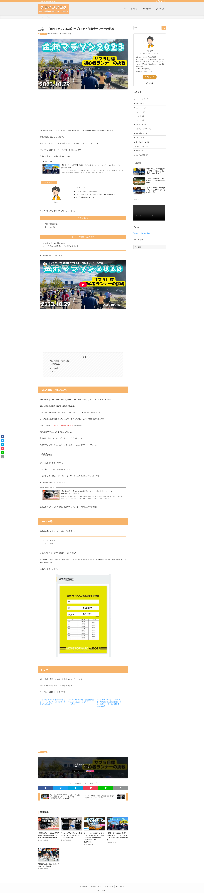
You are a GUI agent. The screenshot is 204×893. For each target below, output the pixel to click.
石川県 (139, 150)
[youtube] (161, 1)
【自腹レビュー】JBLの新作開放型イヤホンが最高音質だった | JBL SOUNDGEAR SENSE (87, 492)
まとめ (52, 371)
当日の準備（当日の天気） (60, 361)
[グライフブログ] (53, 9)
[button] (45, 788)
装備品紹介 (57, 364)
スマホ (140, 120)
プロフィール (149, 77)
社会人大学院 (142, 155)
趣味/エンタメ (143, 146)
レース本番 (54, 368)
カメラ (140, 116)
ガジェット (141, 108)
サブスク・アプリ (143, 129)
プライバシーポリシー (96, 886)
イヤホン (141, 112)
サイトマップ (120, 886)
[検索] (164, 1)
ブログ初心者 (141, 133)
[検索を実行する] (164, 28)
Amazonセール (142, 99)
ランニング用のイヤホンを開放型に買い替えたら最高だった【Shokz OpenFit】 (81, 702)
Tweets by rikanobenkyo (141, 233)
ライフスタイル (142, 142)
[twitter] (156, 1)
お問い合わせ (109, 886)
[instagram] (158, 1)
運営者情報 (83, 886)
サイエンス (141, 124)
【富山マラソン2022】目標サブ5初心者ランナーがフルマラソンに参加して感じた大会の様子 (91, 166)
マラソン (43, 33)
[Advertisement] (83, 107)
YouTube (140, 103)
